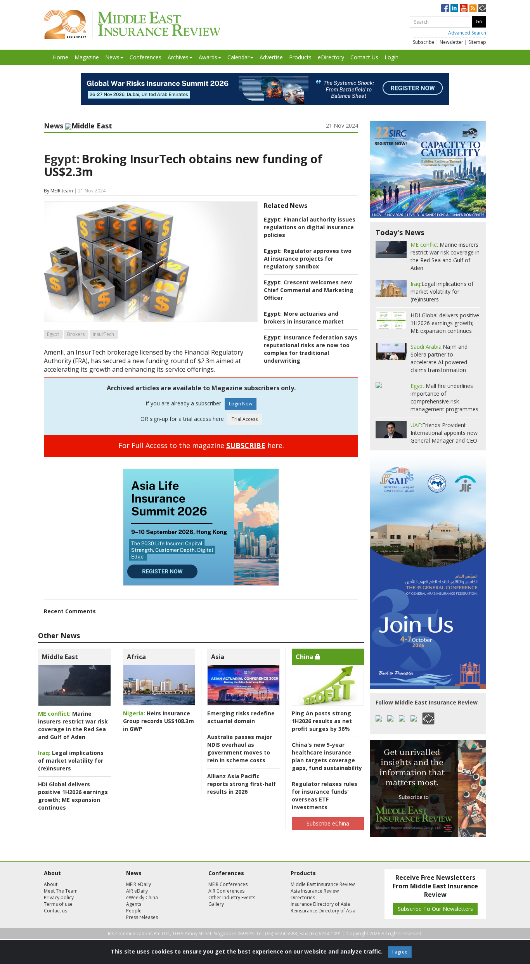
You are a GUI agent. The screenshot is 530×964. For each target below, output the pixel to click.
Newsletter (451, 42)
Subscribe (424, 42)
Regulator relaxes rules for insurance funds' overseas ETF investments (324, 795)
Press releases (142, 917)
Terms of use (58, 904)
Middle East (60, 656)
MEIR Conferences (228, 884)
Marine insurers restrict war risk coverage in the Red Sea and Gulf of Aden (73, 725)
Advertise (271, 57)
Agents (133, 904)
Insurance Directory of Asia (320, 904)
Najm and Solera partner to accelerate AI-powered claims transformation (439, 358)
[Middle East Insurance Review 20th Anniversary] (132, 24)
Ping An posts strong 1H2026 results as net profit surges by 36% (322, 721)
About (50, 884)
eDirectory (331, 57)
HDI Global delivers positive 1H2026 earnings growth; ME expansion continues (73, 796)
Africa (136, 656)
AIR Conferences (226, 891)
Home (60, 57)
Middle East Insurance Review (323, 884)
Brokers (76, 334)
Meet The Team (61, 891)
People (134, 910)
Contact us (55, 910)
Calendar (238, 57)
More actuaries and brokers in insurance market (304, 317)
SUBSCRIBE (245, 445)
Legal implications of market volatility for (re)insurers (71, 760)
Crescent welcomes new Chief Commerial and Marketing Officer (308, 290)
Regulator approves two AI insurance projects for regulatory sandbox (308, 258)
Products (300, 57)
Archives (178, 57)
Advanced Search (467, 32)
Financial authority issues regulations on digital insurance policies (309, 227)
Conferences (145, 57)
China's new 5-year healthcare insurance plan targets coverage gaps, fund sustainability (327, 756)
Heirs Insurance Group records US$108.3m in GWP (158, 721)
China (305, 656)
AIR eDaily (137, 891)
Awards (208, 57)
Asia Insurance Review (315, 891)
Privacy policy (59, 897)
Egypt (53, 334)
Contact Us (364, 57)
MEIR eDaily (138, 884)
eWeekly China (142, 897)
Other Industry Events (231, 897)
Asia (217, 656)
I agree (399, 951)
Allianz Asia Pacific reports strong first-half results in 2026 (241, 783)
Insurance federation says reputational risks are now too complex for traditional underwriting (310, 349)
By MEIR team (58, 190)
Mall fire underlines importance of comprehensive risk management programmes (444, 397)
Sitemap (477, 42)
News (112, 57)
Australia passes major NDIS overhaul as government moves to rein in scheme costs (239, 748)
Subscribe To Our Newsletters (435, 908)
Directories (303, 897)
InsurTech (103, 334)
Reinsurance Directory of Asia (323, 910)
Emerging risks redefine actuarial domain (241, 717)
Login (391, 57)
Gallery (216, 904)
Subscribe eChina (328, 823)
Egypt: (62, 159)
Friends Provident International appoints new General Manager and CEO (444, 432)
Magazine (86, 57)
